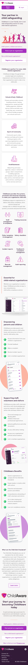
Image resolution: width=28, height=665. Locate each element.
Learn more (14, 585)
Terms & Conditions (5, 658)
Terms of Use (5, 661)
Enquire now (21, 643)
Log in (22, 7)
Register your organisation (14, 60)
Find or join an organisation (14, 51)
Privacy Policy (6, 655)
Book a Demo (8, 7)
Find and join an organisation (14, 628)
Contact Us (5, 653)
